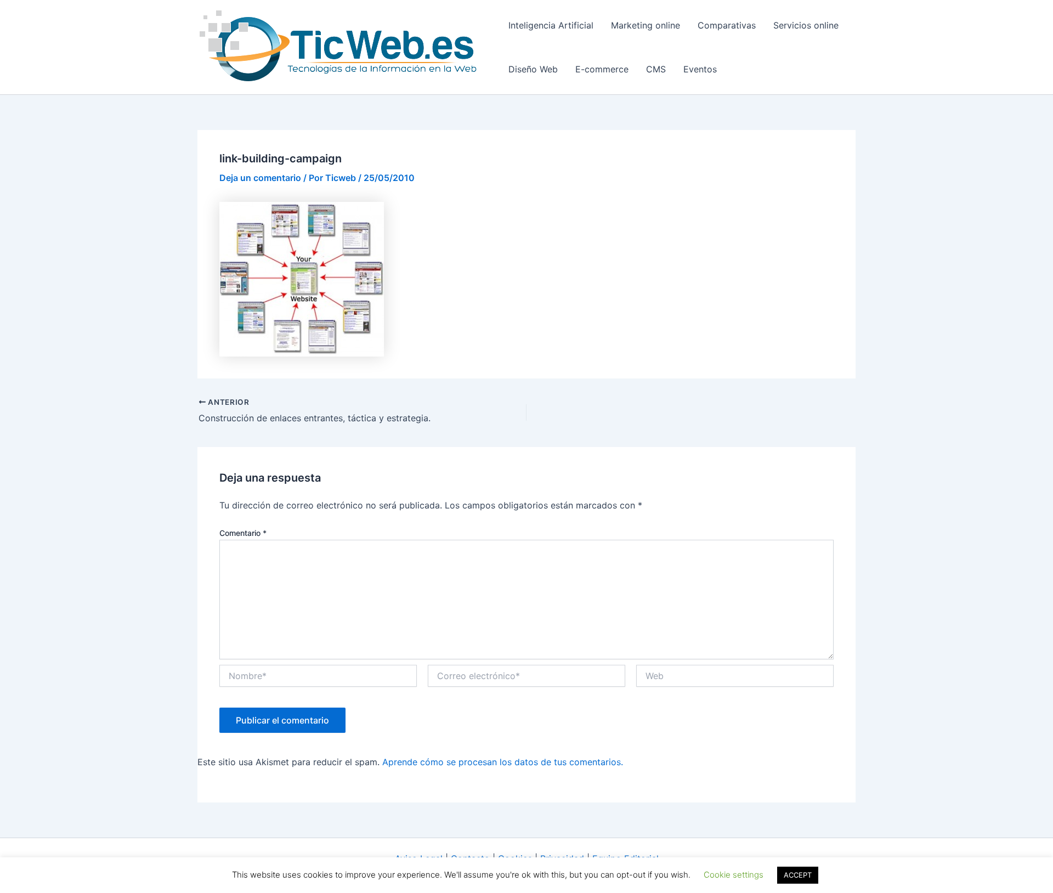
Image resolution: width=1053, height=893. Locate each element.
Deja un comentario (260, 177)
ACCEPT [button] (798, 875)
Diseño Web (533, 69)
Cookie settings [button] (733, 874)
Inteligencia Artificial (550, 25)
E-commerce (602, 69)
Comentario (243, 533)
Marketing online (645, 25)
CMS (656, 69)
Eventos (700, 69)
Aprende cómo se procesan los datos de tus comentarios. (502, 761)
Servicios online (806, 25)
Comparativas (727, 25)
